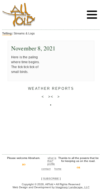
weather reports (51, 89)
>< (51, 97)
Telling (7, 33)
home (57, 168)
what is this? (51, 159)
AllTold (18, 15)
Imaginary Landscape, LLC (72, 187)
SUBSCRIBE (51, 178)
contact (46, 168)
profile (51, 163)
